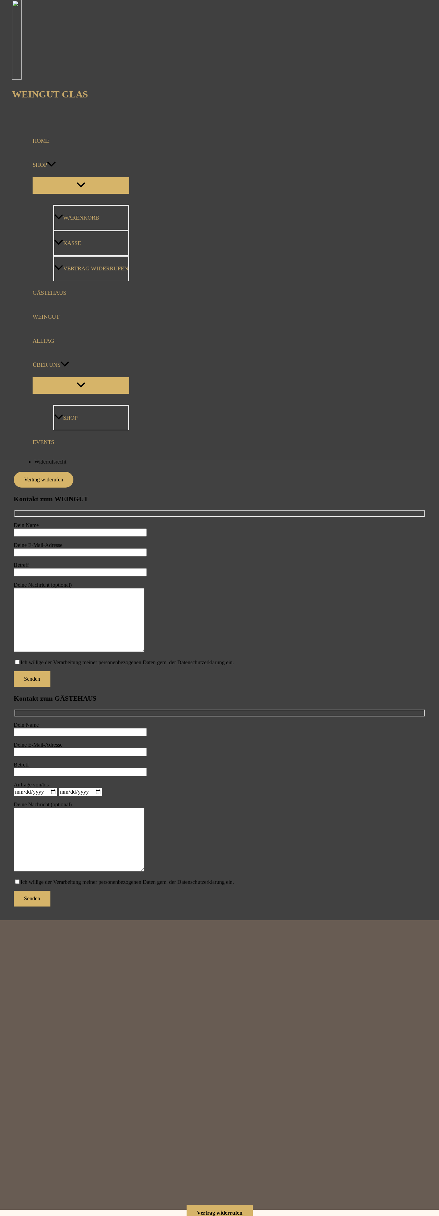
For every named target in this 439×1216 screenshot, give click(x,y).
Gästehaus (49, 293)
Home (41, 141)
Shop (40, 165)
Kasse (72, 243)
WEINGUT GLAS (50, 94)
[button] (51, 165)
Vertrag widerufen (43, 479)
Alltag (43, 341)
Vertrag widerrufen (95, 268)
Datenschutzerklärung (201, 662)
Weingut (46, 317)
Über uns (46, 365)
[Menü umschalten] (81, 185)
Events (43, 442)
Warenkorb (81, 217)
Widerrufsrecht (50, 462)
